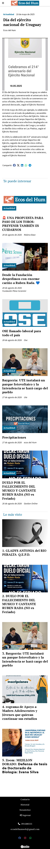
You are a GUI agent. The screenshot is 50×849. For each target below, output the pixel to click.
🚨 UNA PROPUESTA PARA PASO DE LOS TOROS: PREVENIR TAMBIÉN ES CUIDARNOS (22, 224)
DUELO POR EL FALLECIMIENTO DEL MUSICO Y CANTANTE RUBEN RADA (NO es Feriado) (19, 490)
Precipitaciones (14, 437)
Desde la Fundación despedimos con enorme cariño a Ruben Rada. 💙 (21, 279)
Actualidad (8, 14)
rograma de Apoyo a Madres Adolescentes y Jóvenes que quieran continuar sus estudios (19, 713)
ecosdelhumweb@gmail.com (25, 829)
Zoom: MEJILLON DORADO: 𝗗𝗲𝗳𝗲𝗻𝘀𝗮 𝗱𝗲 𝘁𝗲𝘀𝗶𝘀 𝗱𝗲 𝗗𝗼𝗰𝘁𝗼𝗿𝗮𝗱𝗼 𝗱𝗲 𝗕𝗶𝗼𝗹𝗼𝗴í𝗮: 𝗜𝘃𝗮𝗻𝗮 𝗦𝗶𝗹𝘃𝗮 (24, 766)
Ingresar (26, 815)
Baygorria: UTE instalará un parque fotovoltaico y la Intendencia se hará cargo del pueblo (25, 386)
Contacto (25, 799)
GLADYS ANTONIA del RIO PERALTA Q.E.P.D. (24, 552)
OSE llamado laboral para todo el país (21, 333)
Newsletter (25, 809)
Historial (25, 804)
